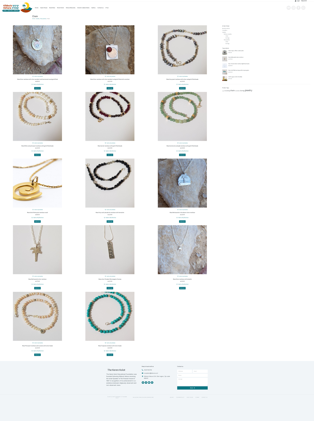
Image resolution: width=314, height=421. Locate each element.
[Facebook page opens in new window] (298, 8)
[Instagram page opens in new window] (294, 8)
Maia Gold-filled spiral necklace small (37, 212)
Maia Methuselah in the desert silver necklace (182, 212)
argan (223, 90)
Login (298, 0)
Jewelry (37, 18)
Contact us (204, 397)
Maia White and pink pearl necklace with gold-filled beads (37, 146)
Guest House (190, 397)
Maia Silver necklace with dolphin (182, 279)
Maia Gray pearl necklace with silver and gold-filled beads (182, 79)
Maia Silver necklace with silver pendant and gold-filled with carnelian (110, 79)
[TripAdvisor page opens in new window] (289, 8)
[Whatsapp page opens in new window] (303, 8)
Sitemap (197, 397)
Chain (227, 36)
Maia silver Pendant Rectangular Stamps (110, 279)
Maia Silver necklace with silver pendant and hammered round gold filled (37, 79)
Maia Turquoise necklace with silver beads (110, 346)
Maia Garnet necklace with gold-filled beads (110, 146)
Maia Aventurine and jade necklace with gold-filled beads (182, 146)
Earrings (227, 38)
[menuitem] (37, 8)
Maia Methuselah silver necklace (37, 279)
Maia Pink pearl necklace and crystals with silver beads (37, 346)
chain (232, 90)
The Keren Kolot (180, 397)
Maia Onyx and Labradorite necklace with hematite (110, 212)
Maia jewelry (43, 18)
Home (33, 18)
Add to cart (37, 88)
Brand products (226, 28)
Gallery (172, 397)
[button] (37, 76)
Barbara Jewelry (228, 34)
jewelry (248, 90)
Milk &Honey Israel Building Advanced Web (143, 397)
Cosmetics (224, 30)
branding (227, 91)
